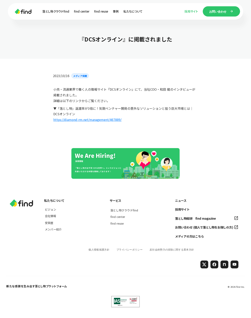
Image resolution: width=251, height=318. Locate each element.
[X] (204, 264)
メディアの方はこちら (189, 236)
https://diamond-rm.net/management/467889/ (87, 119)
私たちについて (54, 200)
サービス (115, 200)
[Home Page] (23, 11)
